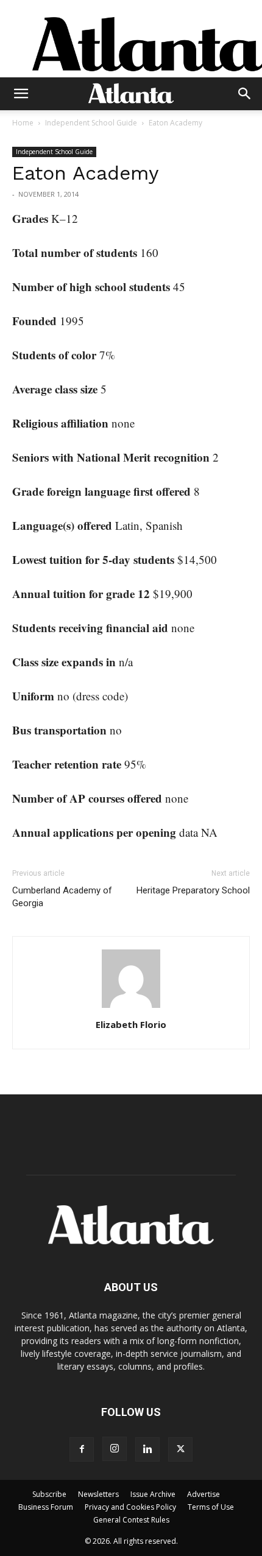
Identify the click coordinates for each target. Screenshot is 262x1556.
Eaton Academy (85, 173)
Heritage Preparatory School (193, 890)
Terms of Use (211, 1507)
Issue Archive (152, 1494)
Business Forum (45, 1507)
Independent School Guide (91, 123)
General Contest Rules (131, 1520)
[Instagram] (114, 1449)
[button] (20, 93)
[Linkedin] (147, 1449)
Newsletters (98, 1494)
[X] (180, 1449)
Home (23, 123)
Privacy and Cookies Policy (130, 1507)
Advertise (203, 1494)
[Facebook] (81, 1449)
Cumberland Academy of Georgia (62, 897)
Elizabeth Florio (131, 1024)
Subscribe (49, 1494)
